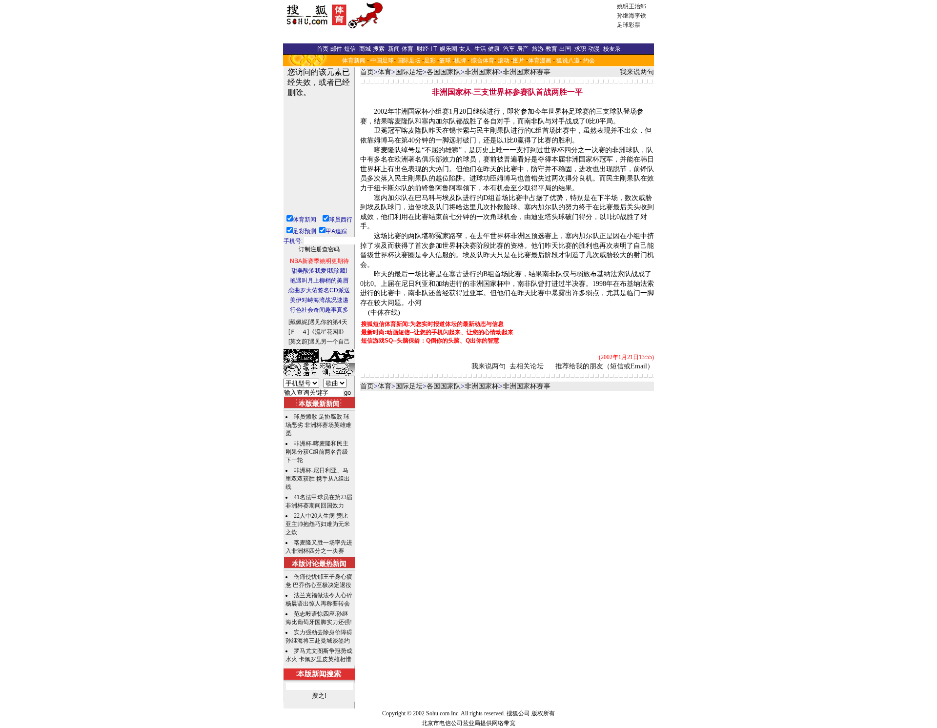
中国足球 (382, 60)
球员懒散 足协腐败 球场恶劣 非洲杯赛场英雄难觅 (318, 425)
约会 (589, 60)
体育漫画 (539, 60)
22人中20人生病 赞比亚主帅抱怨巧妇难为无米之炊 (317, 524)
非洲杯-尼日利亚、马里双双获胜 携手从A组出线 (317, 478)
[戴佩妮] (298, 322)
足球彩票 (628, 24)
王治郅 (637, 6)
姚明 (623, 6)
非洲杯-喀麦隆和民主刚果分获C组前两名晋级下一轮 (316, 452)
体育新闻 (354, 60)
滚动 (503, 60)
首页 (367, 72)
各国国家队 (444, 72)
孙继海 (625, 15)
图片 (519, 60)
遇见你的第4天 (328, 322)
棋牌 (460, 60)
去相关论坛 (526, 366)
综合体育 (482, 60)
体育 (384, 72)
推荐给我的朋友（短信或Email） (604, 366)
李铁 (640, 15)
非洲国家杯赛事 (526, 72)
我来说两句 (637, 72)
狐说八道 (568, 60)
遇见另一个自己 (329, 341)
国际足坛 (409, 60)
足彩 (430, 60)
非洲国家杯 (482, 72)
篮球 (445, 60)
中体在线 (384, 312)
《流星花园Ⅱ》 (328, 331)
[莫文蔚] (298, 341)
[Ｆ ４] (298, 331)
